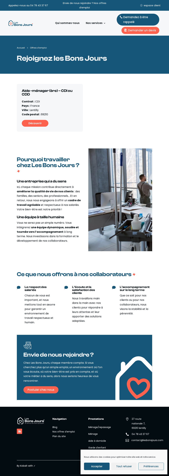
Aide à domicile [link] (97, 441)
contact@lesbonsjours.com (147, 440)
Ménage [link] (93, 434)
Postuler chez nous (41, 390)
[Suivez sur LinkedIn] (19, 431)
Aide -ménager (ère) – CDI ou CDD (47, 92)
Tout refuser (124, 466)
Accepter (96, 466)
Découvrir (35, 123)
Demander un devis (142, 30)
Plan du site (59, 436)
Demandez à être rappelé (135, 19)
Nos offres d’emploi (63, 431)
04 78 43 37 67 (39, 5)
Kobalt (23, 465)
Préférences (151, 466)
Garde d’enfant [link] (97, 447)
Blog (54, 427)
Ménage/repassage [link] (99, 427)
